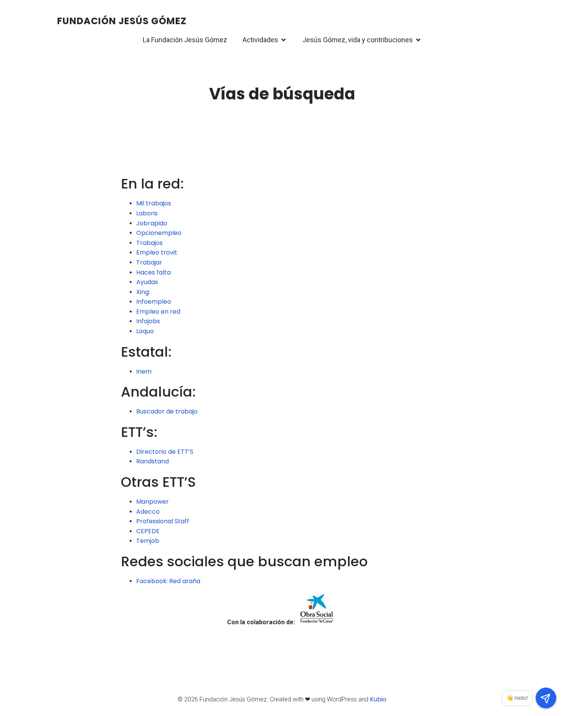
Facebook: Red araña (168, 581)
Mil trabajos (153, 203)
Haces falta (153, 272)
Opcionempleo (158, 232)
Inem (144, 371)
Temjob (147, 540)
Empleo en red (158, 311)
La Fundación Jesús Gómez (185, 40)
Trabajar (149, 262)
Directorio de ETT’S (164, 451)
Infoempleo (153, 301)
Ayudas (147, 282)
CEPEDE (148, 531)
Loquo (145, 331)
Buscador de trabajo (167, 411)
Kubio (378, 699)
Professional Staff (162, 521)
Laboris (147, 213)
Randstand (152, 461)
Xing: (143, 292)
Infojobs (148, 321)
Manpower (152, 501)
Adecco (148, 511)
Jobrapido (151, 223)
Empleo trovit (156, 252)
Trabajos (149, 242)
